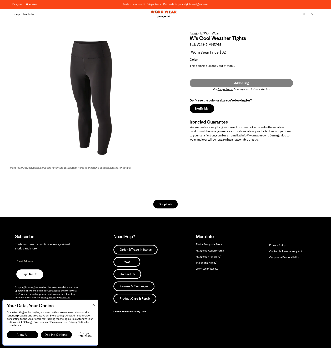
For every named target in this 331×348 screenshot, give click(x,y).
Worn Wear (31, 4)
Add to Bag (241, 83)
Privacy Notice (48, 297)
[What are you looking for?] (304, 14)
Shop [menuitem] (16, 14)
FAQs (126, 262)
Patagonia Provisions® (208, 256)
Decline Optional (56, 335)
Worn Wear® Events (207, 268)
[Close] (93, 305)
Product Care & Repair (135, 298)
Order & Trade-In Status (135, 250)
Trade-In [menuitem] (28, 14)
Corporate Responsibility (284, 257)
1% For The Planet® (206, 262)
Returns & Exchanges (134, 286)
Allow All (22, 335)
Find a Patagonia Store (209, 244)
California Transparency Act (285, 251)
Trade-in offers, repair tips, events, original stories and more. (42, 246)
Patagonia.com (225, 89)
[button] (311, 14)
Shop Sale (165, 204)
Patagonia (17, 4)
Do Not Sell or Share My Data (129, 311)
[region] (50, 322)
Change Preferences (84, 334)
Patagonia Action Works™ (210, 250)
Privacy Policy (277, 245)
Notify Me (201, 108)
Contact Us (127, 274)
